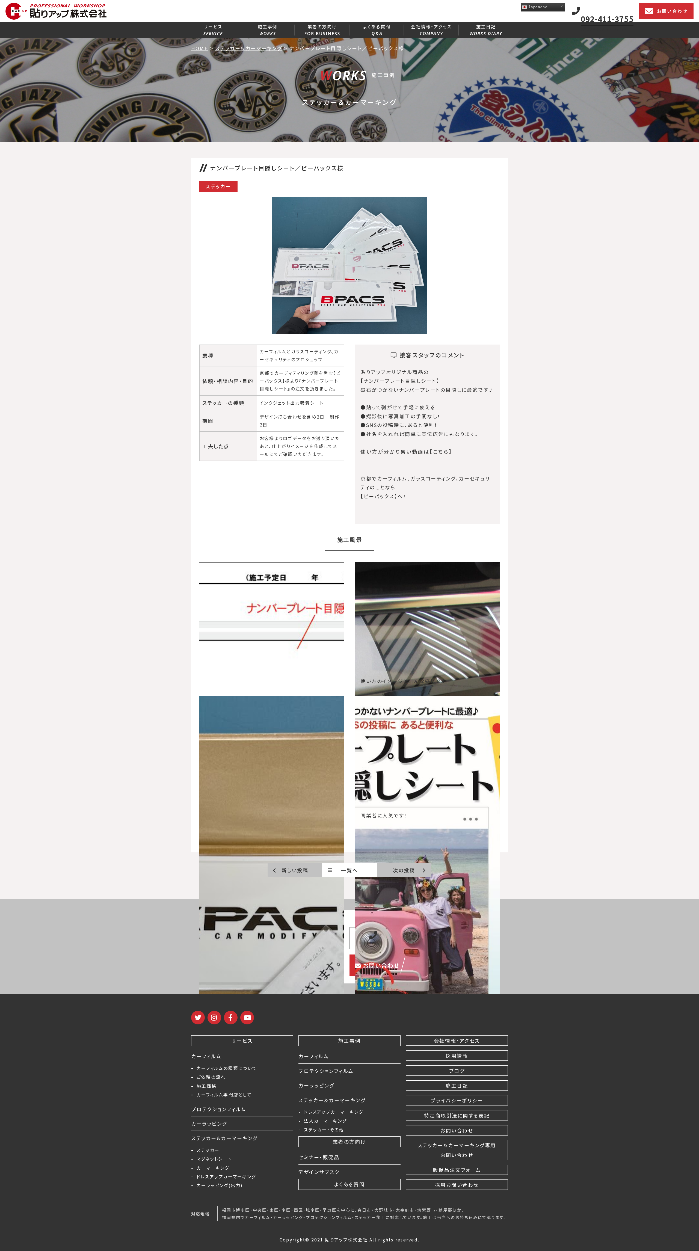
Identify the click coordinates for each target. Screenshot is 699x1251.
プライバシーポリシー (457, 1100)
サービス (213, 26)
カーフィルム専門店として (224, 1094)
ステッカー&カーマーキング (224, 1138)
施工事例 (268, 26)
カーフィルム (206, 1056)
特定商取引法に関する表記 (457, 1115)
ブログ (457, 1070)
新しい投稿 (295, 870)
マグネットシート (214, 1159)
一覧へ (349, 870)
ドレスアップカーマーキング (226, 1176)
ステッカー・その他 (324, 1129)
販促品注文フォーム (457, 1169)
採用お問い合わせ (457, 1184)
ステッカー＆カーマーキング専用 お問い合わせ (457, 1150)
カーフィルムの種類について (227, 1068)
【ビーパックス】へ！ (383, 496)
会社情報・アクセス (431, 26)
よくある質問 (376, 26)
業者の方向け (322, 26)
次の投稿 (404, 870)
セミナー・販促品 (318, 1157)
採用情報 (457, 1055)
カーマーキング (213, 1168)
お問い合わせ (672, 11)
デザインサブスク (319, 1171)
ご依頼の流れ (211, 1077)
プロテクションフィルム (218, 1109)
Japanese (537, 7)
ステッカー (208, 1150)
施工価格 (207, 1086)
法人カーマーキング (325, 1121)
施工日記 (486, 26)
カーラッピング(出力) (220, 1185)
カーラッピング (209, 1123)
